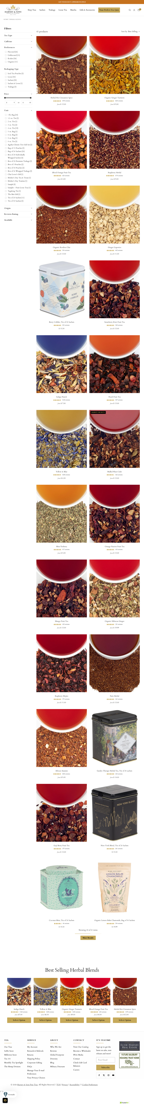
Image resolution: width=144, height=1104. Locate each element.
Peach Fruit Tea (115, 397)
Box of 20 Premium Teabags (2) (20, 161)
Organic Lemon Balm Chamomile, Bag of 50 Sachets (114, 920)
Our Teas (8, 1047)
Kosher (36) (12, 58)
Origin (7, 208)
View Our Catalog (80, 1047)
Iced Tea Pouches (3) (16, 73)
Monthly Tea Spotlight (13, 1062)
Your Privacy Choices (36, 1077)
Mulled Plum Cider (114, 471)
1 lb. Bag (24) (13, 115)
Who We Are (55, 1047)
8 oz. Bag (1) (12, 138)
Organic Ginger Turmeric (114, 98)
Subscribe (105, 1067)
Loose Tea (63, 10)
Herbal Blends (15, 19)
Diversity (54, 1058)
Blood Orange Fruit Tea (61, 172)
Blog (52, 1062)
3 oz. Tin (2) (12, 125)
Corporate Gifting (34, 1062)
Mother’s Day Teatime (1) (17, 181)
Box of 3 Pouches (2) (15, 164)
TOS (59, 1084)
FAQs (29, 1066)
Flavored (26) (13, 52)
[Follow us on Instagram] (108, 1075)
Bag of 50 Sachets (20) (16, 151)
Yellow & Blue (61, 471)
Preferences (9, 47)
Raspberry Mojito (61, 696)
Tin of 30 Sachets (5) (15, 201)
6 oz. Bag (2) (12, 135)
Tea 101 (7, 1058)
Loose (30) (11, 77)
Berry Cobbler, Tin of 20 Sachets (61, 322)
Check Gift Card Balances (80, 1064)
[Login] (134, 10)
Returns (30, 1055)
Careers (76, 1070)
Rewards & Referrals (35, 1051)
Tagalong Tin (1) (14, 191)
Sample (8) (11, 184)
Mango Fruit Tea (61, 621)
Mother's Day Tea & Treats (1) (19, 178)
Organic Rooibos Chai (61, 247)
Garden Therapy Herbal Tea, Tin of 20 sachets (114, 771)
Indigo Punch (61, 397)
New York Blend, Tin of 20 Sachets (114, 845)
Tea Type (8, 35)
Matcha (73, 10)
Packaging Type (11, 69)
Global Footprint (57, 1055)
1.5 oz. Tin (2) (13, 118)
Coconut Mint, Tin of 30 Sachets (61, 920)
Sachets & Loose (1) (15, 83)
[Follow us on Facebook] (99, 1075)
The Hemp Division (12, 1066)
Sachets (42, 10)
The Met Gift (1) (14, 194)
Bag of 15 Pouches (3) (16, 148)
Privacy (65, 1084)
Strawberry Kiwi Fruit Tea (114, 322)
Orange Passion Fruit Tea (114, 546)
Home (6, 19)
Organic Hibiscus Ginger (114, 621)
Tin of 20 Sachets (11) (16, 197)
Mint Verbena (61, 546)
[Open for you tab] (5, 1100)
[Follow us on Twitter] (104, 1075)
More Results (88, 938)
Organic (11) (12, 62)
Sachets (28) (12, 80)
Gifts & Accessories (87, 10)
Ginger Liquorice (114, 247)
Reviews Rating (11, 214)
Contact (76, 1058)
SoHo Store (9, 1051)
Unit (6, 110)
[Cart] (139, 10)
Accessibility (75, 1084)
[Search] (130, 10)
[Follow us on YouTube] (113, 1075)
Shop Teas (32, 10)
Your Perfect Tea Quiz (109, 10)
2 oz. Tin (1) (12, 121)
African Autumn (61, 771)
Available (8, 220)
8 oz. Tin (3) (12, 141)
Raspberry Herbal (114, 172)
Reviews (53, 1051)
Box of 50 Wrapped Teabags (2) (20, 171)
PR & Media (78, 1055)
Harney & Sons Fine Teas (27, 1084)
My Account (32, 1047)
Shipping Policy (33, 1058)
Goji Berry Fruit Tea (61, 845)
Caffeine (8, 41)
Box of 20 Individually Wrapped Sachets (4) (16, 156)
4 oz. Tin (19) (13, 128)
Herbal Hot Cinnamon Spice (62, 98)
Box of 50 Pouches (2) (16, 168)
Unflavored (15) (14, 55)
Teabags (52, 10)
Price (6, 94)
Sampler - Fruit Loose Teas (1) (19, 187)
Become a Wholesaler (82, 1051)
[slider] (5, 98)
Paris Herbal (114, 696)
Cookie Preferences (90, 1084)
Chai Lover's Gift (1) (15, 174)
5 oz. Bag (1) (12, 131)
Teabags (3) (12, 87)
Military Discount (57, 1066)
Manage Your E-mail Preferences (35, 1072)
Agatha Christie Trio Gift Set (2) (20, 144)
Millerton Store (10, 1055)
